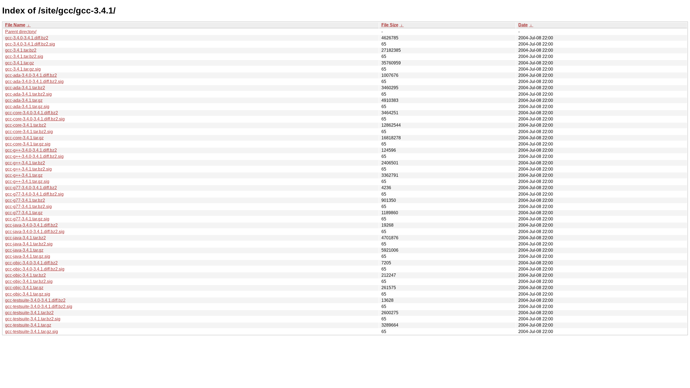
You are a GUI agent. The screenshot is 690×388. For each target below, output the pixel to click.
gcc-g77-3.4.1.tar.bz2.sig (28, 206)
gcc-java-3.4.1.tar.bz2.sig (29, 244)
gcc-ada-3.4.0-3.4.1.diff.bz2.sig (34, 81)
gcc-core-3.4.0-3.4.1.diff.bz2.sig (35, 119)
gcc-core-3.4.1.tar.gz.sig (27, 144)
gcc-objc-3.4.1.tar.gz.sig (27, 294)
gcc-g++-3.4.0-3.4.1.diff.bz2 (31, 150)
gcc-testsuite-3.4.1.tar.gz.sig (31, 331)
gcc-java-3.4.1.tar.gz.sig (27, 256)
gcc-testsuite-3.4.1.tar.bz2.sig (32, 319)
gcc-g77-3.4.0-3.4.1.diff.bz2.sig (34, 194)
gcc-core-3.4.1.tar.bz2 (25, 125)
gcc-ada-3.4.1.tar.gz (24, 100)
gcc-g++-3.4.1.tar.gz (24, 175)
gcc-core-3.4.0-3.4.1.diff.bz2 (31, 112)
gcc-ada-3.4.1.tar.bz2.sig (28, 94)
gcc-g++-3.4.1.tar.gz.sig (27, 181)
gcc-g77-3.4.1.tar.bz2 (25, 200)
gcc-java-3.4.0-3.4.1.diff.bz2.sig (34, 231)
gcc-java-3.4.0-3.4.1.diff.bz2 (31, 225)
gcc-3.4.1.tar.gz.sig (23, 69)
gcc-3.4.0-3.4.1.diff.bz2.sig (30, 44)
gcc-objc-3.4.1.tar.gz (24, 287)
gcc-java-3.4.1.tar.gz (24, 250)
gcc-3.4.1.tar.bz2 (20, 50)
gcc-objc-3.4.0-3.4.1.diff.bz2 (31, 263)
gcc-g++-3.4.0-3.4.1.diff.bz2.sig (34, 156)
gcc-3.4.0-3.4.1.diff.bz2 (26, 38)
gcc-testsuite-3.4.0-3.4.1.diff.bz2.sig (38, 306)
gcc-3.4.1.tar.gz (19, 63)
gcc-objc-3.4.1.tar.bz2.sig (29, 281)
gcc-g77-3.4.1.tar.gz (24, 212)
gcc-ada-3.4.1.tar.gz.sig (27, 106)
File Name (15, 25)
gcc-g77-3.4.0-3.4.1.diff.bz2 (31, 187)
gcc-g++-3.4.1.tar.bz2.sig (28, 169)
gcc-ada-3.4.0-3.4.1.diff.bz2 (31, 75)
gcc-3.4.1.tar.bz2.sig (24, 56)
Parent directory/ (20, 31)
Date (523, 25)
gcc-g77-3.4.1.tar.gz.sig (27, 219)
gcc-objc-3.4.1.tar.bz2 (25, 275)
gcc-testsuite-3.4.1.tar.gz (28, 325)
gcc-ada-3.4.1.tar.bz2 (25, 87)
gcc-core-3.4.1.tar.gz (24, 138)
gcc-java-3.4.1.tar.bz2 (25, 237)
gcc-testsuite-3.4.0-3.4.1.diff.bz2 (35, 300)
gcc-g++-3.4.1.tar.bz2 (25, 163)
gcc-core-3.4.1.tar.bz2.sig (29, 131)
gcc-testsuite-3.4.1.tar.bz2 (29, 312)
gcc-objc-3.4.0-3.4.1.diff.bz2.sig (34, 269)
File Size (389, 25)
